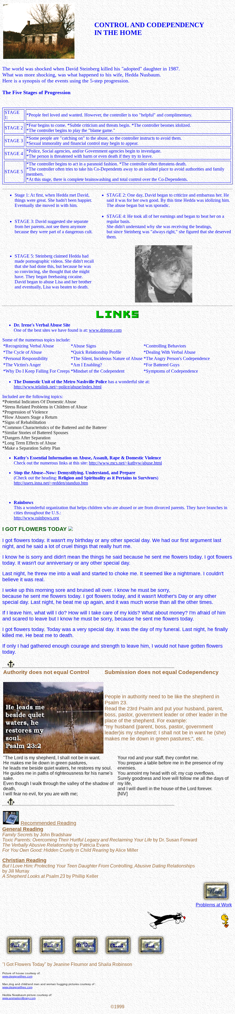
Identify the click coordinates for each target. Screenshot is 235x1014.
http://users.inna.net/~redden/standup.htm (51, 483)
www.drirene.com (105, 330)
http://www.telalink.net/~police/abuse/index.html (57, 386)
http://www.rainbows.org (36, 517)
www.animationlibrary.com (19, 998)
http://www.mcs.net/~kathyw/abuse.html (125, 462)
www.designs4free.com (17, 976)
